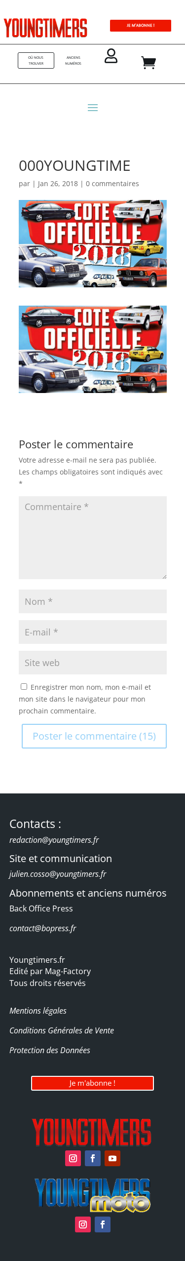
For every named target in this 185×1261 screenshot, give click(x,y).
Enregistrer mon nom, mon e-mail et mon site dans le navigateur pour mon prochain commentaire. (85, 698)
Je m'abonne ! (92, 1083)
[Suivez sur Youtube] (112, 1158)
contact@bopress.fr (42, 928)
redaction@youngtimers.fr (54, 839)
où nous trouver (35, 60)
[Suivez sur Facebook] (93, 1158)
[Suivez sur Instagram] (73, 1158)
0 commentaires (112, 183)
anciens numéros (73, 60)
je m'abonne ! (140, 25)
